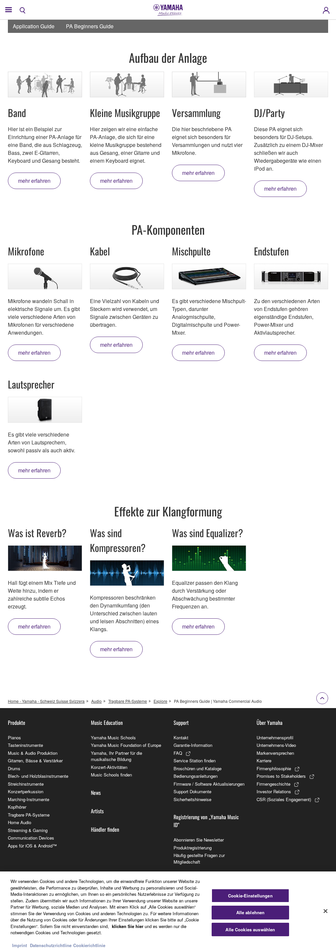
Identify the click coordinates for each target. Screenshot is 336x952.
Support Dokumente (192, 791)
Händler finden (105, 829)
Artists (97, 811)
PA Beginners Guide (90, 26)
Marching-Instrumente (28, 799)
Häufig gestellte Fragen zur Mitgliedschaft (199, 858)
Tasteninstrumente (25, 745)
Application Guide (33, 26)
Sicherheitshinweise (192, 799)
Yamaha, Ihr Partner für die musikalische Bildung (116, 756)
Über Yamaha (270, 722)
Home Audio (19, 822)
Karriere (264, 760)
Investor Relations (274, 791)
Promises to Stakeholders (281, 776)
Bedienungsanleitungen (196, 776)
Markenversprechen (275, 753)
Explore (160, 701)
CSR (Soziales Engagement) (284, 799)
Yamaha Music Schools (113, 737)
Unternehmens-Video (276, 745)
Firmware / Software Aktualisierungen (209, 784)
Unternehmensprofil (275, 737)
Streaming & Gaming (28, 830)
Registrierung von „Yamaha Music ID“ (206, 821)
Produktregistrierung (193, 848)
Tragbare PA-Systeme (127, 701)
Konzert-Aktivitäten (109, 767)
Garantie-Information (193, 745)
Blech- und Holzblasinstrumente (38, 776)
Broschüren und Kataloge (197, 768)
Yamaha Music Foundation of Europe (126, 745)
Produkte (16, 722)
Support (181, 722)
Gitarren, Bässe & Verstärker (35, 760)
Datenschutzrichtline (51, 945)
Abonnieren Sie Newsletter (199, 840)
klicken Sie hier (127, 926)
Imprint (19, 945)
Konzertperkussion (25, 791)
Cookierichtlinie (89, 945)
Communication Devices (31, 838)
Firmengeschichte (273, 784)
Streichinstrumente (26, 784)
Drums (14, 768)
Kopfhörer (17, 807)
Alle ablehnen (250, 912)
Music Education (107, 722)
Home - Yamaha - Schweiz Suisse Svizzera (46, 701)
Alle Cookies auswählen (250, 929)
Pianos (14, 737)
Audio (96, 701)
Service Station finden (195, 760)
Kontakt (181, 737)
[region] (168, 911)
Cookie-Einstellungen (250, 895)
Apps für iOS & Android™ (32, 846)
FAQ (178, 753)
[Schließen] (325, 911)
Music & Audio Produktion (32, 753)
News (96, 793)
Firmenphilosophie (274, 768)
